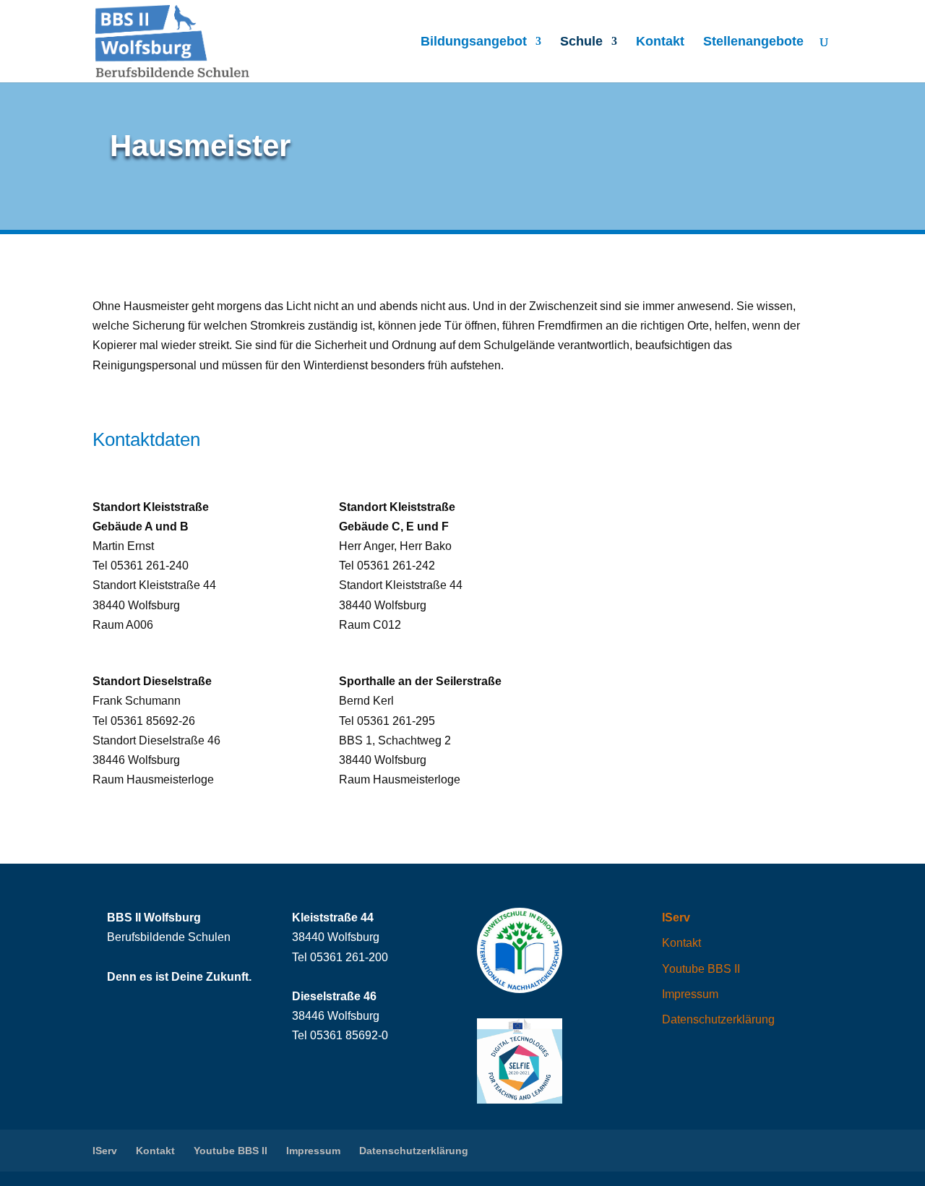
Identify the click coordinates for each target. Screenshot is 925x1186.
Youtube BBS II (701, 969)
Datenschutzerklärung (718, 1019)
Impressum (690, 994)
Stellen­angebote (753, 42)
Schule (581, 42)
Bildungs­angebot (474, 42)
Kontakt (660, 42)
